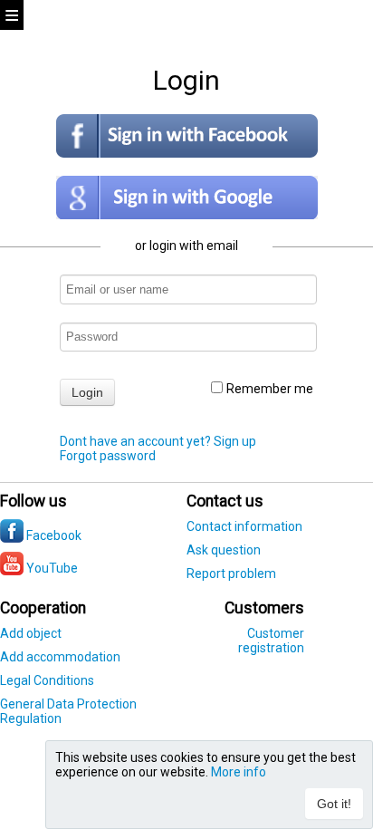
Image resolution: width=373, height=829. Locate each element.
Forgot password (108, 455)
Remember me (269, 388)
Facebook (52, 535)
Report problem (231, 573)
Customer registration (271, 640)
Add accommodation (60, 657)
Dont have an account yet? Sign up (158, 441)
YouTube (51, 568)
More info (238, 772)
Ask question (223, 550)
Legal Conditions (47, 680)
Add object (31, 633)
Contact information (244, 526)
